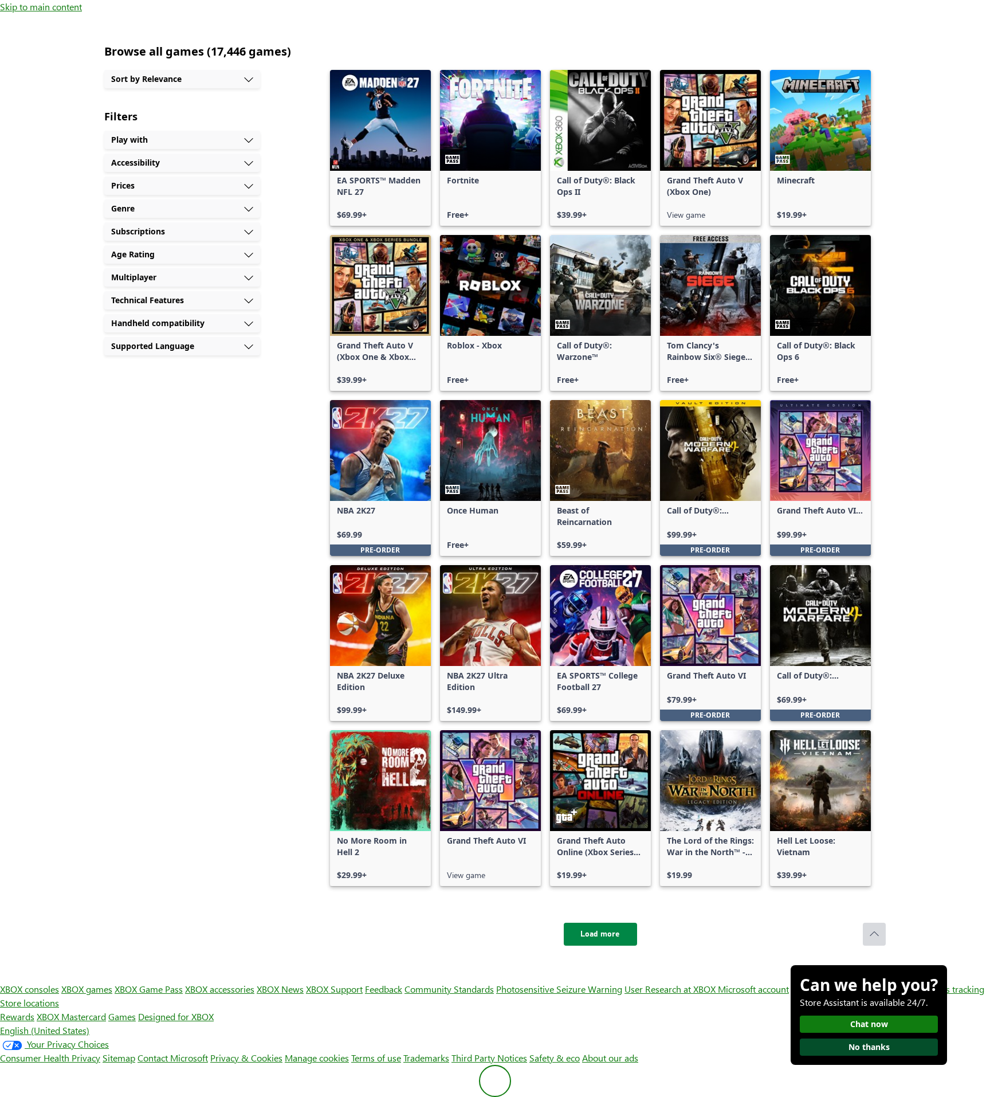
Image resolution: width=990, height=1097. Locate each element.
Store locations (29, 1003)
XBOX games (86, 989)
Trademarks (426, 1058)
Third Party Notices (489, 1058)
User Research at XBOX (671, 989)
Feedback (383, 989)
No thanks (869, 1046)
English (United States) (44, 1030)
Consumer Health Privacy (50, 1058)
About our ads (610, 1058)
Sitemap (119, 1058)
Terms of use (376, 1058)
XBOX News (280, 989)
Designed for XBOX (176, 1016)
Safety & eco (554, 1058)
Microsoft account (753, 989)
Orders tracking (953, 989)
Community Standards (449, 989)
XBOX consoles (29, 989)
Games (122, 1016)
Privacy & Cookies (246, 1058)
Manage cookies (317, 1058)
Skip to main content (41, 7)
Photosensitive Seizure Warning (559, 989)
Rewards (17, 1016)
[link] (380, 148)
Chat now (869, 1023)
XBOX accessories (219, 989)
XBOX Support (334, 989)
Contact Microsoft (173, 1058)
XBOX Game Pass (149, 989)
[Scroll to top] (874, 934)
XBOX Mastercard (71, 1016)
